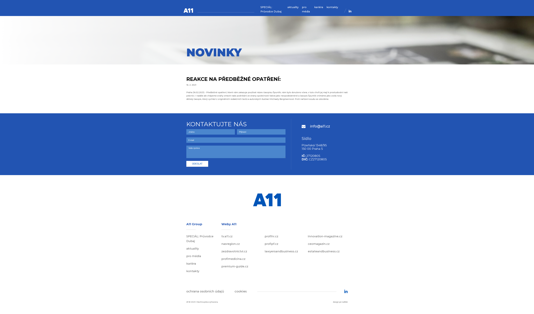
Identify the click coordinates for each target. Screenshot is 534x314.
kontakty (332, 7)
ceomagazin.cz (319, 244)
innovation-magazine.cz (325, 236)
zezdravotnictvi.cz (234, 251)
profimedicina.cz (233, 259)
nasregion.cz (230, 244)
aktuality (293, 7)
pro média (306, 9)
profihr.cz (271, 236)
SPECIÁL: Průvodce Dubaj (270, 9)
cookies (241, 291)
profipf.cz (271, 244)
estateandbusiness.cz (324, 251)
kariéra (318, 7)
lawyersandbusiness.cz (281, 251)
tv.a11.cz (227, 236)
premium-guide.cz (234, 266)
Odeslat (197, 164)
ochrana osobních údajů (205, 291)
